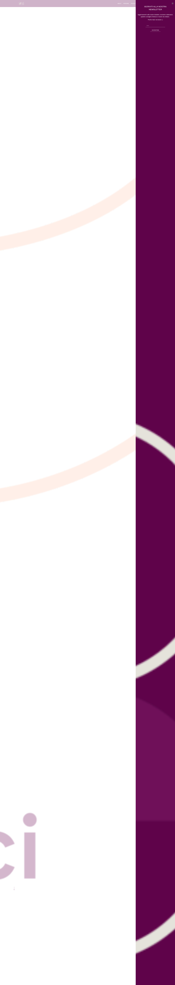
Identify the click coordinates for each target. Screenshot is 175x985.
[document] (87, 492)
